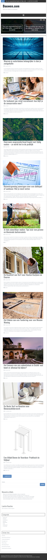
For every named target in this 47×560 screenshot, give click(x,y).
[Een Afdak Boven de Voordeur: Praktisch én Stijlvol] (23, 439)
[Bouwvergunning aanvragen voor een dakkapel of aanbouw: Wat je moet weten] (21, 172)
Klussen (6, 287)
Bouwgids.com (5, 541)
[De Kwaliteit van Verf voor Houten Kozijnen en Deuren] (23, 260)
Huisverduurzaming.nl (6, 537)
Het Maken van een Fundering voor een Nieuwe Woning (23, 321)
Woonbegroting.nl (5, 544)
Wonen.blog (4, 542)
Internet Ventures (23, 556)
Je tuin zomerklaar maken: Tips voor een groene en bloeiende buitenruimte (23, 231)
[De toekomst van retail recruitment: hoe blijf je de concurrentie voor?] (23, 88)
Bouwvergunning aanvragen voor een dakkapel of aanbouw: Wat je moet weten (21, 1)
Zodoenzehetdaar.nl (6, 539)
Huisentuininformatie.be (6, 548)
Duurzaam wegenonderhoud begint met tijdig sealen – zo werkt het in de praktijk (12, 28)
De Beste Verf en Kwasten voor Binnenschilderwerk (16, 407)
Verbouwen (5, 524)
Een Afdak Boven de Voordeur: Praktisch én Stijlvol (21, 459)
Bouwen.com (11, 6)
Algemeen (6, 113)
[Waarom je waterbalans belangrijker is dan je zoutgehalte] (23, 48)
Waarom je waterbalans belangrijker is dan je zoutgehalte (22, 62)
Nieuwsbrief (16, 555)
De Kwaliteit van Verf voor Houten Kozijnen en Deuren (23, 276)
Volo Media (37, 556)
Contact (12, 555)
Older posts (7, 476)
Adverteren (8, 555)
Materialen (5, 522)
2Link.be (3, 535)
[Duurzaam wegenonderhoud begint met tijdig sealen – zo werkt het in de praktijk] (23, 129)
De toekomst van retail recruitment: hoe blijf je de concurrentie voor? (23, 102)
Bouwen (6, 199)
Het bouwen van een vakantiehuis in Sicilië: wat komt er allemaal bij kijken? (23, 366)
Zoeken (3, 482)
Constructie (7, 332)
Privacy (30, 555)
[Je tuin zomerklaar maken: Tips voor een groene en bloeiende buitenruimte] (21, 215)
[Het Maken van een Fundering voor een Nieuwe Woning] (23, 305)
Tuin (5, 242)
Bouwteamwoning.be (6, 546)
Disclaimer (3, 555)
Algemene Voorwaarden (24, 555)
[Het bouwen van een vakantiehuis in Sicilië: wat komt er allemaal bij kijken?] (23, 350)
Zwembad (6, 72)
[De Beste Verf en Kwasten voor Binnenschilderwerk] (23, 393)
